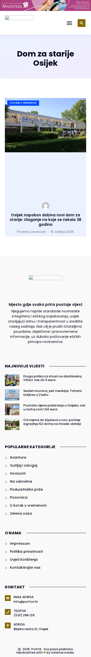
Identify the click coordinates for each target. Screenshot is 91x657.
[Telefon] (8, 612)
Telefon (20, 611)
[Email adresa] (8, 598)
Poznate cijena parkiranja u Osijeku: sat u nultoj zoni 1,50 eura (54, 407)
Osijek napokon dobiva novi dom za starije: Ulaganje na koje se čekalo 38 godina (45, 219)
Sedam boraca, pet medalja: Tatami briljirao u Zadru (52, 393)
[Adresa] (8, 625)
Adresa (19, 624)
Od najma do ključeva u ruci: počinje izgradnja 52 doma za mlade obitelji (52, 422)
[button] (69, 23)
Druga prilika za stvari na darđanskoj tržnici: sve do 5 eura (52, 378)
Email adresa (23, 597)
